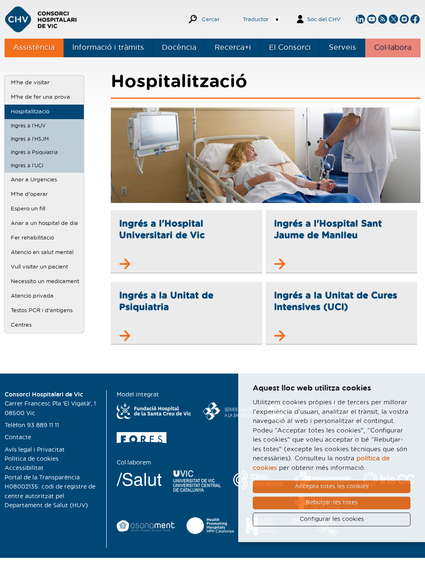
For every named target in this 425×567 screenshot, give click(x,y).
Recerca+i (233, 47)
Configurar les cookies (332, 519)
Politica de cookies (32, 459)
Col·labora (392, 47)
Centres (21, 325)
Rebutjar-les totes (332, 503)
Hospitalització (30, 112)
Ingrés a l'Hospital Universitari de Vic (162, 229)
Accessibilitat (24, 468)
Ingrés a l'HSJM (30, 139)
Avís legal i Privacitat (35, 450)
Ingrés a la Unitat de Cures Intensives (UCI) (335, 301)
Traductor (256, 19)
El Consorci (290, 47)
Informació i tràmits (108, 47)
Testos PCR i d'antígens (42, 310)
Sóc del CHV (324, 19)
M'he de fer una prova (40, 97)
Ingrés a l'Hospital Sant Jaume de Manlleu (328, 229)
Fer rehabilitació (32, 238)
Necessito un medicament (45, 281)
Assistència (34, 47)
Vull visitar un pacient (39, 267)
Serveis (342, 47)
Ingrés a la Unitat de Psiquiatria (166, 301)
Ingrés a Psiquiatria (34, 152)
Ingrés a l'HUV (28, 125)
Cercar (211, 19)
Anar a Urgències (34, 180)
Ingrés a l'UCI (27, 165)
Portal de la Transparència (42, 478)
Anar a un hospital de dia (44, 223)
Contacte (18, 437)
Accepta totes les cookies (332, 486)
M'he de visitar (30, 83)
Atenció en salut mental (42, 252)
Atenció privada (32, 296)
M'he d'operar (29, 194)
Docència (179, 47)
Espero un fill (28, 209)
